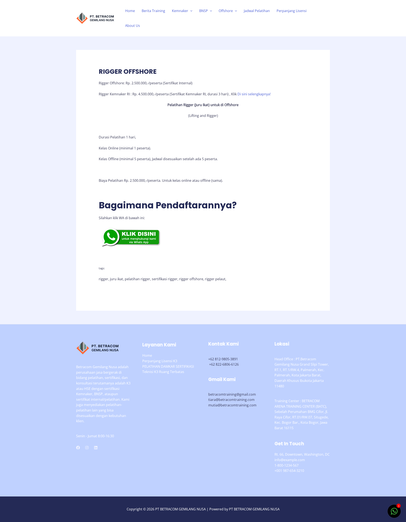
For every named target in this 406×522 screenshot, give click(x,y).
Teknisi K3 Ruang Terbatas (163, 371)
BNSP (203, 10)
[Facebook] (78, 448)
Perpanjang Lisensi (292, 10)
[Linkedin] (96, 448)
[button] (190, 10)
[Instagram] (87, 448)
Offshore (226, 10)
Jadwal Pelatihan (257, 10)
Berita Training (153, 10)
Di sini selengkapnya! (254, 94)
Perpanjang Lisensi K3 (159, 361)
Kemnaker (180, 10)
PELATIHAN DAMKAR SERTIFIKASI (168, 366)
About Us (132, 25)
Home (130, 10)
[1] (394, 513)
